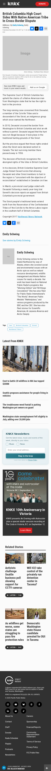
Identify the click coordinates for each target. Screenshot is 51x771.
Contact (8, 722)
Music (11, 444)
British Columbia (22, 325)
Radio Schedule (11, 738)
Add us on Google (37, 87)
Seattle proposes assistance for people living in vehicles (25, 394)
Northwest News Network (30, 216)
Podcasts (9, 749)
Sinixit (34, 325)
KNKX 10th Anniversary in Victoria (25, 512)
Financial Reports (34, 727)
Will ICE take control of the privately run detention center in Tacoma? (35, 576)
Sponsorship (32, 722)
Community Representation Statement (33, 735)
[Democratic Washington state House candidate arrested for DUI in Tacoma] (36, 613)
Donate (42, 4)
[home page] (13, 5)
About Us (9, 716)
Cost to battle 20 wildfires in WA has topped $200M (23, 382)
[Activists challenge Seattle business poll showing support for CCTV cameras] (14, 558)
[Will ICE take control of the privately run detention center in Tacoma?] (36, 558)
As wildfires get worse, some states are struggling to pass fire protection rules (14, 631)
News (22, 444)
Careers (30, 716)
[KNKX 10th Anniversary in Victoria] (25, 487)
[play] (4, 767)
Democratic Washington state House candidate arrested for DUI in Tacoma (36, 631)
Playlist (8, 744)
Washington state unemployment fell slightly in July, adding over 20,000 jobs (25, 418)
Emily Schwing (18, 25)
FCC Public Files (33, 753)
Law (10, 325)
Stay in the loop (25, 456)
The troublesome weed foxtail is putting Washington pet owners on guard (22, 406)
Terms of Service (34, 742)
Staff (7, 727)
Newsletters (10, 755)
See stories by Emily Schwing (16, 240)
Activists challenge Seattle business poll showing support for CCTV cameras (13, 577)
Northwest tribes (15, 329)
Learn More (25, 530)
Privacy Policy (32, 460)
